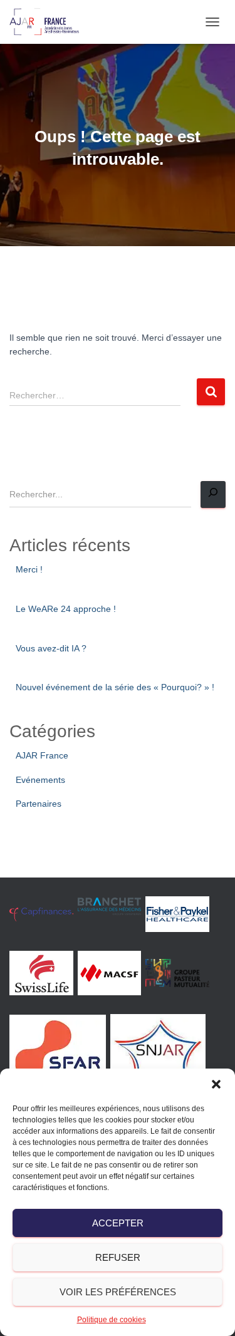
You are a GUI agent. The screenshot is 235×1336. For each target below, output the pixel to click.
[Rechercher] (213, 494)
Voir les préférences (118, 1292)
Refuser (117, 1257)
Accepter (118, 1223)
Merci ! (29, 569)
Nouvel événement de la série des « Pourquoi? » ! (115, 687)
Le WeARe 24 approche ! (66, 609)
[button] (216, 1084)
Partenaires (38, 804)
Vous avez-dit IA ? (51, 648)
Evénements (40, 780)
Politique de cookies (111, 1319)
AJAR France (42, 755)
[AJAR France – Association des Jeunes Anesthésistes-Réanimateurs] (49, 22)
